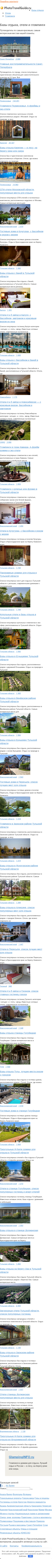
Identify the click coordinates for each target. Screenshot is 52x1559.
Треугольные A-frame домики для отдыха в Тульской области (17, 1150)
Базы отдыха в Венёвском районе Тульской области (18, 699)
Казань (3, 1505)
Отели (8, 13)
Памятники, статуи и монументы (36, 1517)
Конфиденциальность (32, 1545)
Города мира (28, 1498)
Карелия (4, 1509)
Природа (40, 1521)
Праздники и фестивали (24, 1521)
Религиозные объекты (10, 1532)
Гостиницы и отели (9, 1501)
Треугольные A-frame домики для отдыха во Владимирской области (18, 1437)
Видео (9, 1494)
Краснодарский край (17, 1509)
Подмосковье (6, 1521)
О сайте (3, 1545)
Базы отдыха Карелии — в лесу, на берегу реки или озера (18, 149)
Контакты (14, 1545)
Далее (12, 1485)
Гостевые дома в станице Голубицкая (20, 1110)
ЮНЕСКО (25, 1532)
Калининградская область (19, 1505)
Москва (48, 1509)
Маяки (41, 1509)
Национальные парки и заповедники (32, 1513)
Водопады (18, 1494)
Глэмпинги (10, 16)
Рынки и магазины (17, 1525)
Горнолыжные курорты (11, 1498)
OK (30, 1556)
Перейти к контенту (9, 1)
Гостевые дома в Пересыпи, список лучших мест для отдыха (19, 783)
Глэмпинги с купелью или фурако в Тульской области (18, 490)
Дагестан (22, 1501)
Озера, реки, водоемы (10, 1517)
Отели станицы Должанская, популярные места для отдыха (16, 1396)
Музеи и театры (7, 1513)
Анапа (3, 1494)
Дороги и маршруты (36, 1501)
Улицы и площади (29, 1528)
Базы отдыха (38, 10)
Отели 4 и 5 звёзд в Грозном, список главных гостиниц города (19, 992)
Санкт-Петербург (34, 1525)
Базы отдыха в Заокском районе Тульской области (17, 1354)
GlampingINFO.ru (21, 1457)
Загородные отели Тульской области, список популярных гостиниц (20, 1312)
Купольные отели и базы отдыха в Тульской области (18, 616)
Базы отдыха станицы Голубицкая (18, 1032)
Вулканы (27, 1494)
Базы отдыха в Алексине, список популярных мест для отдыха (17, 909)
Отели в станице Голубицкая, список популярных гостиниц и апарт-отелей (20, 1190)
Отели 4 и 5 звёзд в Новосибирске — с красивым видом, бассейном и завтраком (20, 405)
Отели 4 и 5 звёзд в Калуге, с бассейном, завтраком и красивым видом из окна (18, 318)
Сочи (45, 1525)
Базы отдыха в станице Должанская (19, 1230)
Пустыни (4, 1525)
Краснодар (33, 1509)
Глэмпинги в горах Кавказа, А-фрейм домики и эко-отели (19, 448)
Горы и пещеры (42, 1498)
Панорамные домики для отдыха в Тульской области (18, 574)
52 (7, 1485)
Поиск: (3, 1488)
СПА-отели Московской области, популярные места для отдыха (17, 191)
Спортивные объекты (10, 1528)
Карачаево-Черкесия (41, 1505)
